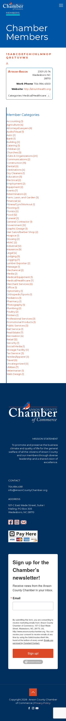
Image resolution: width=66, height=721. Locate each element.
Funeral (13, 218)
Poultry (12, 311)
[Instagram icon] (33, 708)
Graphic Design (17, 228)
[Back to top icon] (33, 692)
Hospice (13, 235)
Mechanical (15, 270)
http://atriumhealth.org (37, 88)
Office (12, 287)
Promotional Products (21, 322)
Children (13, 148)
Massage (13, 266)
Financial (14, 200)
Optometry (15, 290)
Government (16, 225)
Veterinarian (15, 370)
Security (13, 342)
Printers (13, 315)
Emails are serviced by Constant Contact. (33, 641)
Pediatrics (14, 297)
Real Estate (15, 332)
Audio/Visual (15, 131)
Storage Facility (18, 349)
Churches (14, 152)
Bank (11, 138)
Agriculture (15, 124)
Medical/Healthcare (20, 280)
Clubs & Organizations (22, 155)
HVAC (12, 242)
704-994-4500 (42, 83)
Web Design (15, 374)
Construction (16, 162)
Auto (11, 135)
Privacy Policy (42, 702)
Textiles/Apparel (18, 356)
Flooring (13, 207)
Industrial (14, 245)
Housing (13, 238)
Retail (12, 339)
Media (12, 273)
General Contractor (19, 221)
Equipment (15, 187)
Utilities (13, 367)
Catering (13, 145)
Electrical (14, 180)
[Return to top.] (49, 95)
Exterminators (17, 193)
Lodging (13, 256)
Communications (18, 159)
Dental (12, 166)
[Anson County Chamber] (13, 5)
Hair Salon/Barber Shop (22, 232)
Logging (13, 259)
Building (13, 142)
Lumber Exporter (18, 263)
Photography (16, 304)
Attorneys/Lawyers (19, 128)
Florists (13, 211)
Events (12, 190)
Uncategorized (17, 363)
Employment (16, 183)
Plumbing (14, 308)
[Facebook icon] (29, 708)
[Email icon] (37, 708)
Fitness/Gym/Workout (21, 204)
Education (14, 176)
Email (16, 598)
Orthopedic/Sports (19, 294)
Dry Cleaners (16, 173)
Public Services (17, 325)
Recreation (15, 335)
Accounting (15, 121)
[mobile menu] (61, 5)
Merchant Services (20, 283)
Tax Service (15, 353)
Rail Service (15, 329)
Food (12, 214)
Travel (12, 360)
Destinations (16, 169)
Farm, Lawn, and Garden (23, 197)
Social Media (16, 346)
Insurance (14, 249)
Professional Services (21, 318)
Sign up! (33, 653)
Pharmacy (14, 301)
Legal (12, 252)
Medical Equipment (20, 277)
